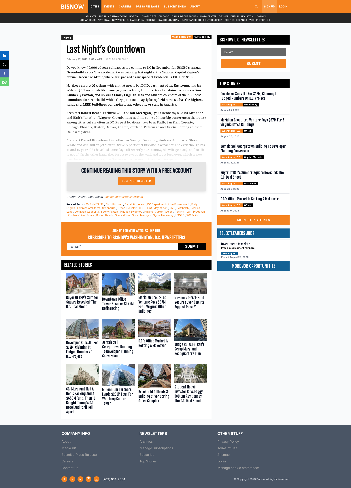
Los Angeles (88, 20)
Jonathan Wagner (85, 211)
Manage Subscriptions (156, 448)
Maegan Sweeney (131, 211)
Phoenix (151, 20)
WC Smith (192, 215)
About (195, 6)
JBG (172, 207)
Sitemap (223, 455)
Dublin (235, 16)
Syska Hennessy (163, 215)
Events (109, 6)
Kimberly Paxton (108, 211)
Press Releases (147, 6)
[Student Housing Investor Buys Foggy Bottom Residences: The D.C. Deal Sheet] (191, 390)
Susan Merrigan (141, 215)
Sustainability (202, 36)
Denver (223, 16)
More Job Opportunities (253, 266)
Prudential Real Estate (81, 215)
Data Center (208, 16)
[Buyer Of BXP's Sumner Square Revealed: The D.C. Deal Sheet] (82, 294)
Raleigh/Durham (169, 20)
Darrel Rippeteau (135, 204)
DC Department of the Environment (168, 204)
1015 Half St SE (94, 204)
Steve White (122, 215)
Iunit (149, 207)
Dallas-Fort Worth (185, 16)
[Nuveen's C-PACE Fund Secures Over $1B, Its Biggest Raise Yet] (191, 294)
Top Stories (148, 461)
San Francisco (191, 20)
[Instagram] (88, 479)
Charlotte (149, 16)
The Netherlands (235, 20)
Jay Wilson (160, 207)
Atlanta (91, 16)
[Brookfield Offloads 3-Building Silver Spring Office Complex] (155, 390)
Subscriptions (175, 6)
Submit (192, 246)
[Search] (256, 6)
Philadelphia (135, 20)
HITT (142, 207)
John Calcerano (115, 58)
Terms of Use (227, 448)
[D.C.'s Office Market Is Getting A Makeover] (155, 339)
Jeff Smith (183, 207)
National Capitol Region (158, 211)
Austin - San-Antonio (113, 16)
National (104, 20)
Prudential (199, 211)
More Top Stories (253, 220)
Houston (247, 16)
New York (118, 20)
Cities (94, 6)
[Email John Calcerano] (126, 59)
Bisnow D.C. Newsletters (242, 40)
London (261, 16)
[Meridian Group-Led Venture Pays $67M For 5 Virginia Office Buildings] (155, 294)
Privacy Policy (228, 441)
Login (283, 6)
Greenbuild (109, 207)
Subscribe (146, 455)
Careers (125, 6)
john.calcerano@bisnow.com (123, 197)
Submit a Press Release (79, 455)
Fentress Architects (88, 207)
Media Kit (68, 448)
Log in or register (136, 180)
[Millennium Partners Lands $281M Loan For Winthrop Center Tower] (118, 390)
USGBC (180, 215)
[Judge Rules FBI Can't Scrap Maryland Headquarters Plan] (191, 339)
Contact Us (69, 468)
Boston (134, 16)
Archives (146, 441)
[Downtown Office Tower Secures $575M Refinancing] (118, 294)
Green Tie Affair (127, 207)
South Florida (212, 20)
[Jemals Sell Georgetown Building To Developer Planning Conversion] (118, 339)
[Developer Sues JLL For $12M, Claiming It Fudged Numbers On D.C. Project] (82, 339)
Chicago (163, 16)
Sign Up (269, 6)
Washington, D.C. (260, 20)
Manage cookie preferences (238, 468)
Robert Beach (104, 215)
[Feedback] (96, 479)
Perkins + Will (183, 211)
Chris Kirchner (114, 204)
